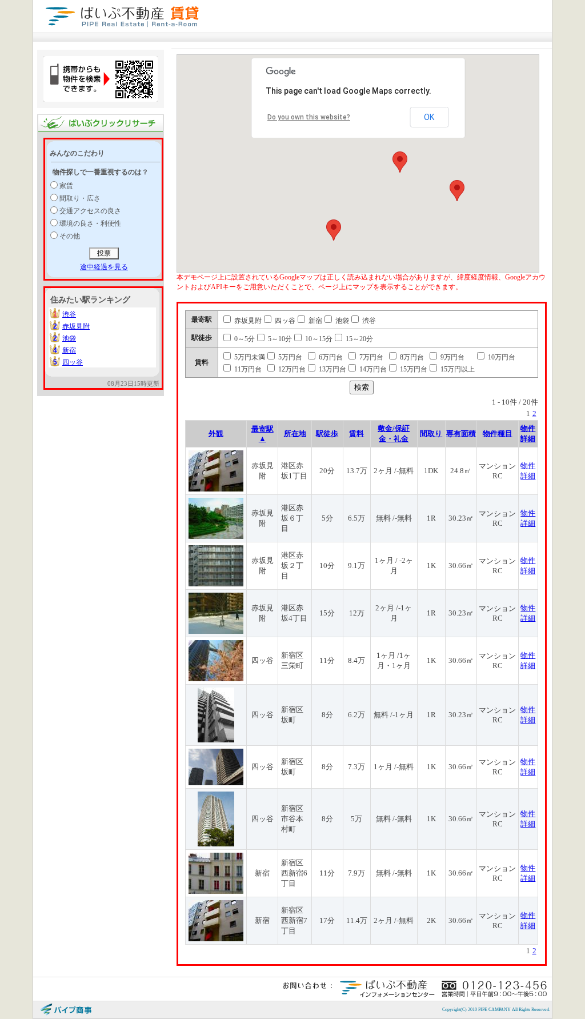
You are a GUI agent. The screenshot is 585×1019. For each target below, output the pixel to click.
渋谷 (69, 314)
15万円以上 (457, 369)
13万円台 (331, 369)
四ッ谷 (72, 362)
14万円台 (372, 369)
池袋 (69, 338)
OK (429, 117)
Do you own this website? (308, 117)
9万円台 (451, 357)
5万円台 (289, 357)
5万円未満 (249, 357)
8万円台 (411, 357)
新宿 (69, 350)
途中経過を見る (104, 267)
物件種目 (497, 433)
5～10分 (279, 339)
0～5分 (244, 339)
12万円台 (291, 369)
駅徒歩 (327, 433)
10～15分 (317, 339)
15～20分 (358, 339)
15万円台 (412, 369)
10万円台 (500, 357)
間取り (431, 433)
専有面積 (461, 433)
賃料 (356, 433)
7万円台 (370, 357)
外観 (216, 433)
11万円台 (247, 369)
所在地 (295, 433)
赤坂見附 (76, 326)
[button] (400, 162)
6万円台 (330, 357)
